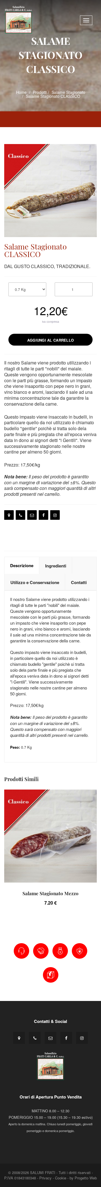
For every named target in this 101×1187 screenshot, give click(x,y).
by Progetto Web (83, 1178)
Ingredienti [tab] (55, 566)
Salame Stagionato (68, 92)
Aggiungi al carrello (50, 340)
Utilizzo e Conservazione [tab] (34, 582)
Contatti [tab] (79, 582)
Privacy (45, 1178)
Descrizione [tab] (21, 565)
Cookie (60, 1178)
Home (21, 92)
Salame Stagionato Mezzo (50, 893)
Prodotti (40, 92)
